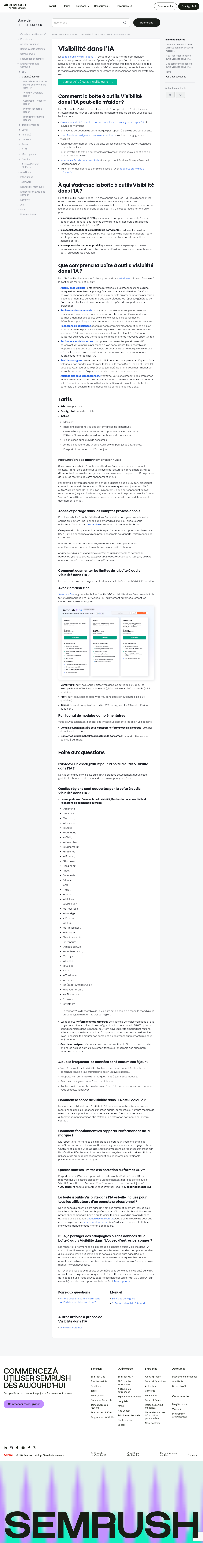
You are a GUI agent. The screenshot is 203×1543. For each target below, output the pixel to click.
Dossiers (26, 159)
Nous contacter (28, 214)
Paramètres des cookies (168, 1454)
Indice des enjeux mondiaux (154, 1406)
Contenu (26, 139)
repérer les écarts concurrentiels (79, 160)
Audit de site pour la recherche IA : (80, 376)
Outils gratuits (125, 1420)
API (22, 205)
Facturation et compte (32, 59)
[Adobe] (8, 1455)
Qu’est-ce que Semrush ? (33, 34)
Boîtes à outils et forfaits (32, 49)
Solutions (81, 6)
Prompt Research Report (32, 110)
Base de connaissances (64, 34)
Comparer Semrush (101, 1400)
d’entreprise (93, 524)
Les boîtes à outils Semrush (29, 65)
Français (192, 1455)
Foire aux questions (176, 77)
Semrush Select (153, 1400)
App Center (26, 172)
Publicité (26, 135)
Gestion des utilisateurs (100, 1218)
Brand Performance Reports (33, 118)
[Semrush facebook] (29, 1448)
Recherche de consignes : (75, 326)
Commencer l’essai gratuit (24, 1404)
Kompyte (25, 200)
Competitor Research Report (34, 102)
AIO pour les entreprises (124, 1390)
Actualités (150, 1386)
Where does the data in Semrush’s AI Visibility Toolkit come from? (80, 1300)
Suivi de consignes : (71, 360)
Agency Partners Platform (30, 165)
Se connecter (165, 6)
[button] (180, 95)
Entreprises (122, 6)
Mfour (121, 1406)
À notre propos (153, 1377)
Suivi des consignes (123, 1298)
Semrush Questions (155, 1381)
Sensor (121, 1425)
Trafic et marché (30, 125)
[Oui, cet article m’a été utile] (170, 95)
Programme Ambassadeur (179, 1415)
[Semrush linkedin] (5, 1448)
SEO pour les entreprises (124, 1383)
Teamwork (25, 182)
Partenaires (151, 1395)
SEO (24, 72)
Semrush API (179, 1386)
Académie (177, 1381)
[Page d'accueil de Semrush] (15, 6)
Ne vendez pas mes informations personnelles (155, 1415)
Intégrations (26, 177)
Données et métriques (32, 187)
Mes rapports (29, 154)
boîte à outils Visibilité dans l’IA (79, 56)
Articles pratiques (29, 44)
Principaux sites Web (129, 1415)
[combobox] (86, 22)
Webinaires (178, 1409)
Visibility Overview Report (33, 94)
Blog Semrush (179, 1404)
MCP (22, 209)
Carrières (150, 1391)
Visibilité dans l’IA (31, 77)
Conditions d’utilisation (133, 1454)
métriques (124, 278)
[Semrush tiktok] (17, 1448)
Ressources (101, 6)
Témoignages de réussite (99, 1406)
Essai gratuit (189, 6)
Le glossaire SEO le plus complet (32, 193)
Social (25, 144)
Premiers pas (27, 39)
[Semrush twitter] (35, 1448)
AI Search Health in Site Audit (129, 1303)
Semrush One (27, 54)
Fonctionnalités (99, 1381)
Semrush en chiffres (101, 1412)
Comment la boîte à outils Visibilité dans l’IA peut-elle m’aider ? (179, 47)
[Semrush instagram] (11, 1448)
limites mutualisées (95, 1222)
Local (25, 130)
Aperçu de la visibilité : (73, 288)
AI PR (24, 149)
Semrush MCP (125, 1377)
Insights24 (123, 1401)
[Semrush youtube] (23, 1448)
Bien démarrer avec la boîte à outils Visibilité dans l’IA (35, 84)
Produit (52, 6)
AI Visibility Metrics (71, 1327)
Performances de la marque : (77, 341)
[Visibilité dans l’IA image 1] (106, 679)
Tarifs (67, 6)
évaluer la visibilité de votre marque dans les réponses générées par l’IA (102, 122)
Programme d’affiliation (103, 1417)
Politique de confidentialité (98, 1454)
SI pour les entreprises (129, 1396)
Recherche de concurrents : (76, 310)
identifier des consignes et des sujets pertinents (88, 135)
